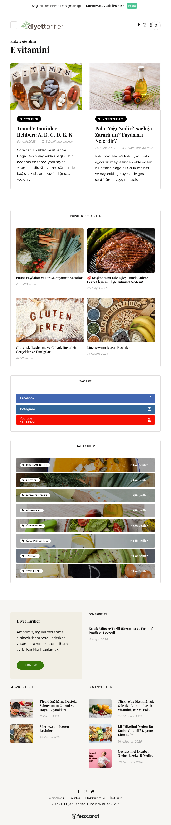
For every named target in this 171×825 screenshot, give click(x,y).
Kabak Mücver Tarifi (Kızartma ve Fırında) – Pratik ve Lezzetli (122, 630)
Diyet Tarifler (74, 804)
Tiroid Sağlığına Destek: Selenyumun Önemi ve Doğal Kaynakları (58, 705)
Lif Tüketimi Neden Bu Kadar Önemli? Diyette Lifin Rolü (135, 730)
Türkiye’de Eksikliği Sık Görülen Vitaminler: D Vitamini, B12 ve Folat (136, 705)
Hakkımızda (95, 798)
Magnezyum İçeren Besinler (108, 347)
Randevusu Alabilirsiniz (104, 6)
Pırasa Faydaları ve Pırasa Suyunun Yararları (49, 278)
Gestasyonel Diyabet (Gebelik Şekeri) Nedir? (135, 753)
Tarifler (30, 665)
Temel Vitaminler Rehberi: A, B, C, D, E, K (44, 131)
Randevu (56, 798)
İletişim (116, 798)
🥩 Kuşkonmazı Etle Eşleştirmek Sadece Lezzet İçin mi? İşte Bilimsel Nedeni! (117, 280)
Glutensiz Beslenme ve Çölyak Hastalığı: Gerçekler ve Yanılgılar (46, 349)
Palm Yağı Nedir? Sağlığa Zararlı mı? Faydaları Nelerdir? (123, 134)
